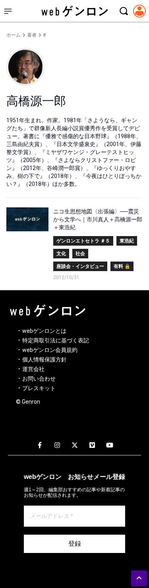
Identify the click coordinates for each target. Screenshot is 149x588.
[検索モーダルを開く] (123, 11)
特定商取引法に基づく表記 (55, 340)
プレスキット (39, 388)
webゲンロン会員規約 (49, 350)
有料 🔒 (122, 266)
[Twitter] (74, 445)
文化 (61, 253)
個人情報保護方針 (44, 359)
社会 (80, 253)
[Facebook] (39, 445)
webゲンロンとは (44, 331)
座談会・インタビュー (80, 266)
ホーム (13, 35)
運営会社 (33, 369)
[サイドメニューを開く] (8, 11)
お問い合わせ (39, 378)
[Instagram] (57, 445)
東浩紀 (127, 241)
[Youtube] (109, 445)
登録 (74, 543)
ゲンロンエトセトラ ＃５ (83, 241)
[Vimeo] (92, 445)
